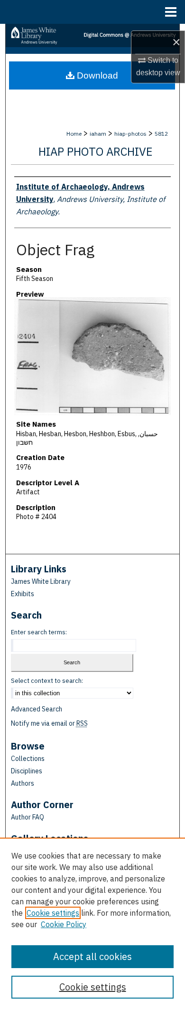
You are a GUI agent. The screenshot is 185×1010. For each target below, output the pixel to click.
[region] (92, 924)
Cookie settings (53, 913)
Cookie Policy (63, 924)
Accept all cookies (92, 956)
